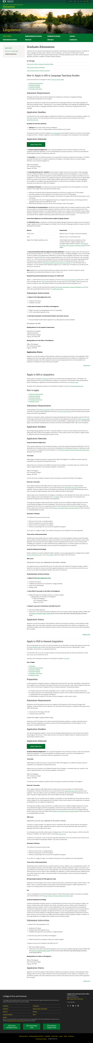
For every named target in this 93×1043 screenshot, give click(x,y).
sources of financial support (34, 555)
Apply (75, 1)
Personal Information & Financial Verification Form (71, 287)
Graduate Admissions (11, 54)
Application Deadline (34, 85)
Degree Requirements (45, 410)
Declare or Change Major (11, 51)
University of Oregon (42, 1039)
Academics (5, 1009)
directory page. (74, 382)
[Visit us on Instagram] (75, 1006)
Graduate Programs (53, 36)
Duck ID (44, 281)
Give (81, 1)
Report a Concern (23, 1036)
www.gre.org (62, 834)
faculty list (45, 379)
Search (84, 1)
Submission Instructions (35, 89)
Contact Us (73, 40)
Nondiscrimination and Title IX (36, 1036)
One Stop (70, 1)
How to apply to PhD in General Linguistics (38, 71)
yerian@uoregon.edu (32, 120)
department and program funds (15, 1021)
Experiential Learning (10, 40)
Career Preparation (7, 1014)
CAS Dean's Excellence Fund (11, 1026)
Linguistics (12, 30)
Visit (78, 1)
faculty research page (65, 411)
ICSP (82, 133)
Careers (61, 1036)
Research (28, 40)
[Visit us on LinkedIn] (78, 1006)
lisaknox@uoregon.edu (77, 386)
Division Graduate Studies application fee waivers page (74, 450)
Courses (72, 36)
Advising (5, 1017)
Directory (50, 40)
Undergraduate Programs (33, 36)
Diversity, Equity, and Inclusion (40, 1009)
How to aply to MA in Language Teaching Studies (40, 64)
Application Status (34, 401)
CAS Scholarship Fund (31, 1026)
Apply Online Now (36, 144)
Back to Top (86, 635)
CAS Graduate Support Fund (51, 1026)
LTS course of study (55, 80)
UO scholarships (55, 133)
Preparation (32, 666)
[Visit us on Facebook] (68, 1006)
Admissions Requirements (36, 83)
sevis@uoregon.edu (57, 289)
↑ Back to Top (86, 365)
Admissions (5, 1006)
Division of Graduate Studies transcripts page (65, 508)
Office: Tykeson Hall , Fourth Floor (75, 999)
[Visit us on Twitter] (70, 1006)
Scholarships (36, 1006)
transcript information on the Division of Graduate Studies (74, 244)
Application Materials (34, 87)
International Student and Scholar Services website (56, 263)
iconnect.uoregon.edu (71, 280)
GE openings (50, 555)
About (34, 1014)
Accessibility (47, 1036)
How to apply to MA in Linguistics (36, 67)
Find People (71, 1036)
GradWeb (56, 497)
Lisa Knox (66, 658)
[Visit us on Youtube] (73, 1006)
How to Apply (7, 36)
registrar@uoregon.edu (71, 488)
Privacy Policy (54, 1036)
